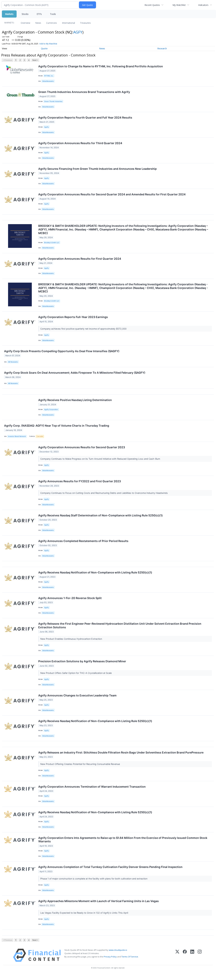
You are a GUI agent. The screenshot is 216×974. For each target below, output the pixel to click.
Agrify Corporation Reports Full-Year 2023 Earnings (73, 317)
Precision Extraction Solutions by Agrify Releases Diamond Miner (82, 661)
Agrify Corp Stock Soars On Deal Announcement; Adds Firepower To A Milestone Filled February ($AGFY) (74, 372)
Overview (25, 22)
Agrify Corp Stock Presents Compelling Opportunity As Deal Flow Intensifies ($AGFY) (61, 351)
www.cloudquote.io (118, 950)
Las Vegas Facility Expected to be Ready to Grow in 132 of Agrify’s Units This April (84, 912)
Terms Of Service (129, 956)
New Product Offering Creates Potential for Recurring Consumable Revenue (80, 764)
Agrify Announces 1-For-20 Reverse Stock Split (70, 598)
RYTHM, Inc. (48, 76)
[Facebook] (185, 955)
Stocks (25, 13)
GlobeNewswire (48, 81)
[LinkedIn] (192, 955)
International (68, 22)
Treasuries (85, 22)
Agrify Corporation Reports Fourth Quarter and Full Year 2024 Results (85, 117)
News (38, 22)
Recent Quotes (152, 4)
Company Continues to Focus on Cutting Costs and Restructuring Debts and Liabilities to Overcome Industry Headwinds (104, 493)
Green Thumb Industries (53, 101)
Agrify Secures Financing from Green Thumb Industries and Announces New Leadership (97, 168)
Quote (44, 48)
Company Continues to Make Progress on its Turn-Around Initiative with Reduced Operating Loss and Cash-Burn (100, 458)
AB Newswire (13, 362)
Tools (53, 13)
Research (162, 48)
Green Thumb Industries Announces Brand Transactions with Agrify (84, 92)
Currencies (51, 22)
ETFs (39, 13)
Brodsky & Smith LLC (51, 242)
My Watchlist (179, 4)
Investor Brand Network (17, 436)
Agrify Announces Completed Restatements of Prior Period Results (83, 541)
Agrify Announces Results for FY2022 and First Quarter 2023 (79, 481)
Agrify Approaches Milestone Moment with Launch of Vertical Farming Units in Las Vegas (98, 901)
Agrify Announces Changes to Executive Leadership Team (77, 695)
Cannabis (40, 436)
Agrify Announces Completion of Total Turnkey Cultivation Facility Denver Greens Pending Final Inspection (110, 867)
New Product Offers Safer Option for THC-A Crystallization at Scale (76, 673)
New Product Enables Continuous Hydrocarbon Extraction (71, 638)
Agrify (46, 127)
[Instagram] (199, 955)
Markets (9, 13)
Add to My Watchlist (48, 43)
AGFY (77, 32)
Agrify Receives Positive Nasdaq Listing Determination (75, 400)
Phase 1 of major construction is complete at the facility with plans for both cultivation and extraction (94, 878)
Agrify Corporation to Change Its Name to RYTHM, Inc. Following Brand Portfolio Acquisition (100, 66)
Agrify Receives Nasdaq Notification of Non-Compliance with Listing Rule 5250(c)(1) (95, 572)
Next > (35, 60)
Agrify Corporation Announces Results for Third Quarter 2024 (80, 143)
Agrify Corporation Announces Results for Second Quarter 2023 (81, 447)
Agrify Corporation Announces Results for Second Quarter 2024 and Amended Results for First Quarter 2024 (112, 194)
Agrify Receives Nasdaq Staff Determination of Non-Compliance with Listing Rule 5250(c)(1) (100, 515)
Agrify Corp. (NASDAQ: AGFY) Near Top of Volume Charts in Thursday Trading (56, 425)
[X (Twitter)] (177, 955)
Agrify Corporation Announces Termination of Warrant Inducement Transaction (92, 786)
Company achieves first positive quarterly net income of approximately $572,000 (83, 328)
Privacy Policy (110, 956)
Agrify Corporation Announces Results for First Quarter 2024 (79, 258)
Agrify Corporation (51, 409)
